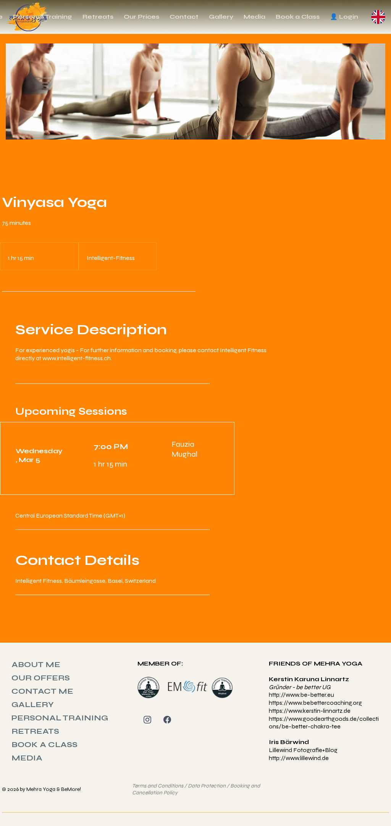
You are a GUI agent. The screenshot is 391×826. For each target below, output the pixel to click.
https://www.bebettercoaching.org (315, 702)
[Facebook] (167, 720)
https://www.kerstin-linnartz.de (310, 710)
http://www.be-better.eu (301, 694)
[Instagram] (147, 720)
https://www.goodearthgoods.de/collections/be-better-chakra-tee (324, 722)
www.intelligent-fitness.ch (76, 358)
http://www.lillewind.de (299, 758)
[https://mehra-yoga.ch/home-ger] (378, 17)
